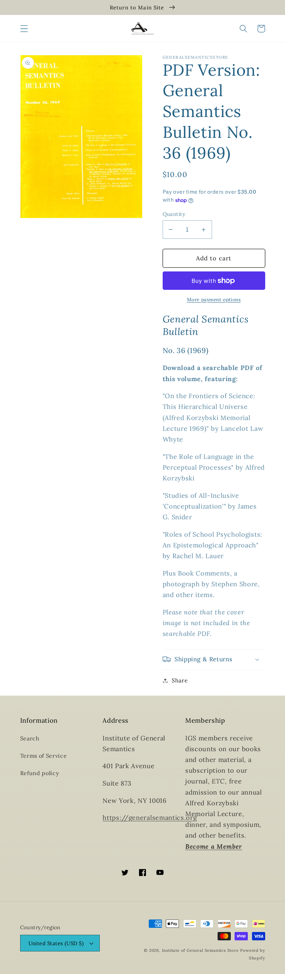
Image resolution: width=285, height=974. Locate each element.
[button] (24, 28)
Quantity (174, 214)
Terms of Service (43, 755)
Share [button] (180, 680)
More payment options (214, 299)
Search (30, 738)
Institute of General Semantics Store (200, 950)
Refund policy (39, 773)
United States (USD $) (56, 943)
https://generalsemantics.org (150, 817)
